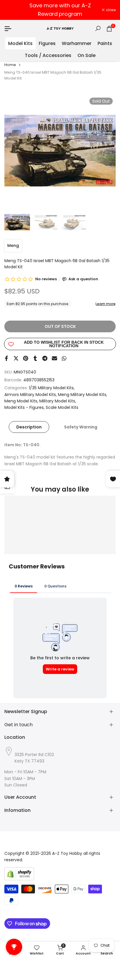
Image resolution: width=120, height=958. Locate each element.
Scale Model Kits (62, 407)
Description (29, 427)
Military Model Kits (57, 401)
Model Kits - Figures (24, 407)
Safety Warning (80, 427)
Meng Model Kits (20, 401)
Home (10, 65)
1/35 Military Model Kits (51, 388)
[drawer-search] (98, 28)
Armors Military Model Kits (30, 394)
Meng (13, 245)
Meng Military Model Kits (82, 394)
